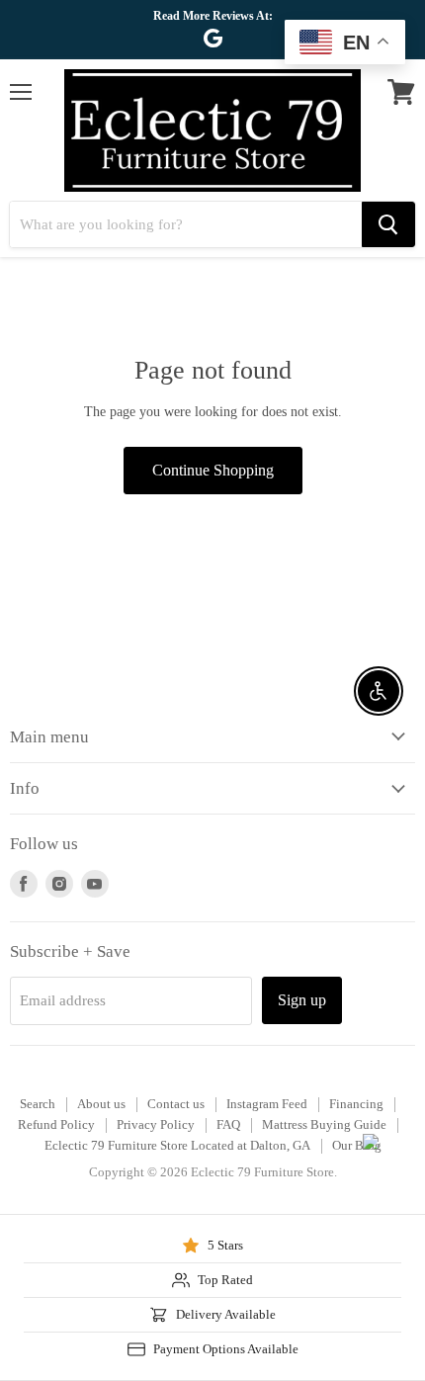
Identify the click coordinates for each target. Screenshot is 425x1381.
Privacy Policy (156, 1124)
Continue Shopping (213, 470)
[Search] (388, 224)
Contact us (176, 1103)
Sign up (302, 1000)
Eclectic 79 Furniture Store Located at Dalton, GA (177, 1145)
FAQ (228, 1124)
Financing (356, 1103)
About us (101, 1103)
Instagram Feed (266, 1103)
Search (37, 1103)
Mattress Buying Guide (324, 1124)
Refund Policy (56, 1124)
